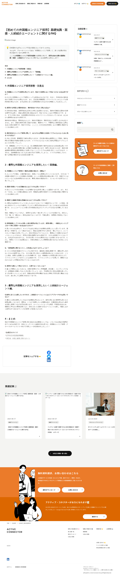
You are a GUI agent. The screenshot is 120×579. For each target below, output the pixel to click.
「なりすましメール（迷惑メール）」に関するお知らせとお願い (98, 570)
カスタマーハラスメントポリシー (91, 568)
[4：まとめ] (4, 318)
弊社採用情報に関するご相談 (103, 547)
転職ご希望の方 (31, 3)
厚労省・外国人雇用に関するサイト (18, 338)
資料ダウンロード (103, 151)
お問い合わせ (102, 173)
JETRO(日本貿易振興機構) (15, 335)
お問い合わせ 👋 (100, 542)
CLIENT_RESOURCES (25, 523)
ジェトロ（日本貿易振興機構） (42, 125)
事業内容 (40, 3)
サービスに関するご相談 (102, 545)
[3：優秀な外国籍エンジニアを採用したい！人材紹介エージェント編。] (4, 284)
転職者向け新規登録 (20, 567)
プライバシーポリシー (88, 567)
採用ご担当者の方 (20, 3)
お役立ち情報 (71, 536)
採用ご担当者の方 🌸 (74, 529)
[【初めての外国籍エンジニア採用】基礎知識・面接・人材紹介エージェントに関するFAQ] (4, 28)
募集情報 (85, 531)
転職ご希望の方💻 (88, 529)
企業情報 (46, 3)
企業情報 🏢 (109, 529)
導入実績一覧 (71, 531)
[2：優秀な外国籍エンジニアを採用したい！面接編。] (4, 164)
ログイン (84, 3)
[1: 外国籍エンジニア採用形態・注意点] (4, 85)
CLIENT (14, 523)
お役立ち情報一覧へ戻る (60, 453)
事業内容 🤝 (99, 529)
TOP (8, 523)
